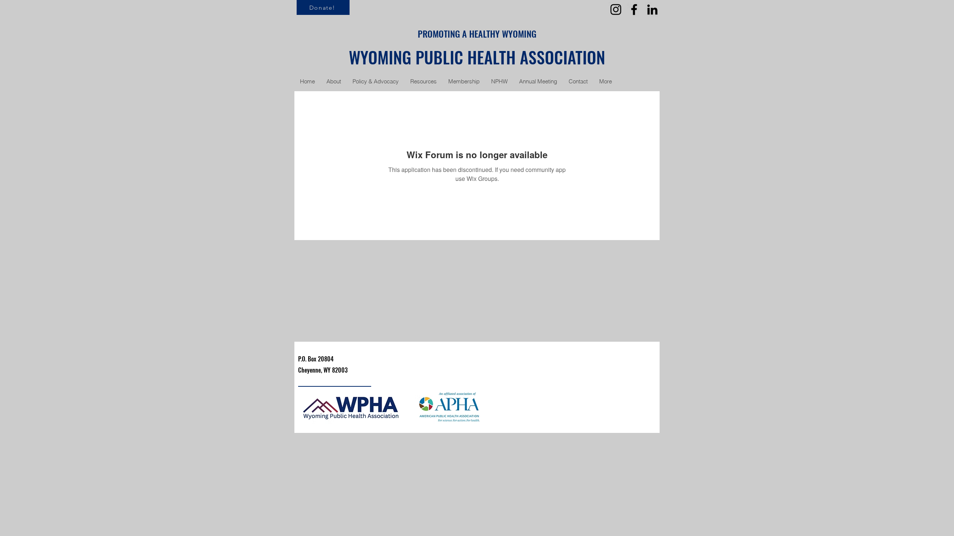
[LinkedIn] (652, 9)
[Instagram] (616, 9)
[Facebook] (634, 9)
